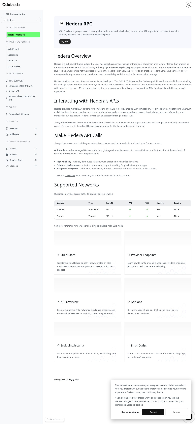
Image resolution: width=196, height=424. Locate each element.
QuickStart (70, 175)
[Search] (188, 4)
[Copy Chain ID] (112, 209)
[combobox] (20, 20)
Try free (64, 41)
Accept (153, 412)
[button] (22, 86)
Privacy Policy (156, 392)
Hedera (106, 31)
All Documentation (15, 14)
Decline (176, 412)
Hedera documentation (98, 126)
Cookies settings (130, 412)
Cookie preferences (55, 419)
